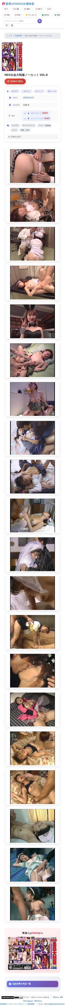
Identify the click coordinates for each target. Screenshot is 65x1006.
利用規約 (3, 1004)
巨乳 (19, 15)
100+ (28, 9)
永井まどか (39, 91)
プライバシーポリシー (17, 1004)
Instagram (29, 1001)
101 (39, 9)
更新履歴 (30, 1004)
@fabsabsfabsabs (56, 1004)
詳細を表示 (16, 137)
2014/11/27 (28, 97)
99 (18, 9)
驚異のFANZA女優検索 (19, 3)
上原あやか (26, 91)
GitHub (39, 1001)
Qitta (57, 997)
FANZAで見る (16, 81)
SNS (58, 15)
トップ (9, 36)
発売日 (46, 15)
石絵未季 (18, 36)
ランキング (32, 15)
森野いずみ (52, 91)
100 (8, 15)
